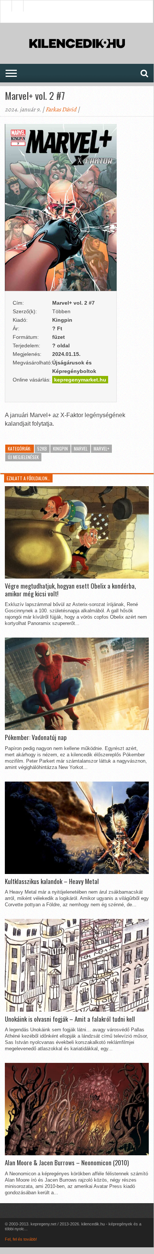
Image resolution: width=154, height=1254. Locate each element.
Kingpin (60, 448)
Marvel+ (101, 448)
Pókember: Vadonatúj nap (36, 737)
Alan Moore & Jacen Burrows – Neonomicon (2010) (67, 1162)
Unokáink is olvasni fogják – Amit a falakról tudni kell (70, 1019)
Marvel (81, 448)
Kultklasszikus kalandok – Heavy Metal (52, 881)
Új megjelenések (23, 457)
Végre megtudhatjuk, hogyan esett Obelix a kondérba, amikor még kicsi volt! (70, 589)
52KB (42, 448)
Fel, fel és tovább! (21, 1239)
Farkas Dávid (60, 109)
